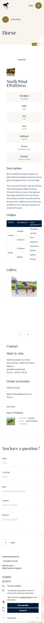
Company (5, 500)
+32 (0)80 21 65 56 (9, 561)
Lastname (6, 472)
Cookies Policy (25, 597)
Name (4, 458)
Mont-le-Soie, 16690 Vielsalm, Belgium (12, 567)
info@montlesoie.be (10, 557)
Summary (22, 60)
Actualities (6, 577)
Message (5, 515)
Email (4, 487)
